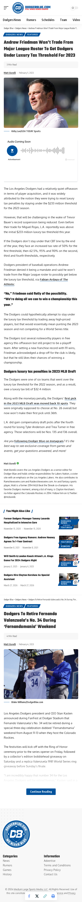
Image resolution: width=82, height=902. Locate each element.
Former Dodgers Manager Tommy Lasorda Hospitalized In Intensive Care (27, 521)
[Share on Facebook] (29, 896)
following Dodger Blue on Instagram (39, 441)
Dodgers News (14, 34)
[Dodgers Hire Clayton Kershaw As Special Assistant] (68, 579)
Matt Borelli (10, 72)
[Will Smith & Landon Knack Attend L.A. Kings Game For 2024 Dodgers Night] (68, 560)
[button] (7, 7)
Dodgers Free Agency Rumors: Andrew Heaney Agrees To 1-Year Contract (29, 540)
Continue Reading (41, 791)
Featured (32, 34)
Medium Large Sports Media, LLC (31, 889)
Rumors (65, 546)
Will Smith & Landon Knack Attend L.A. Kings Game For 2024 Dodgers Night (28, 558)
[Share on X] (37, 896)
